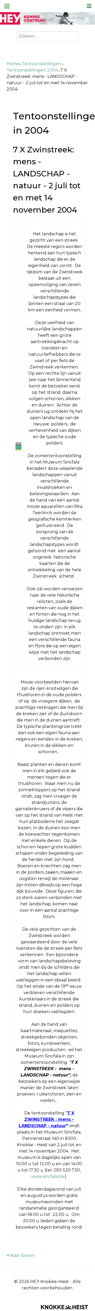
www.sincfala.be (48, 1176)
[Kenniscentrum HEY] (47, 18)
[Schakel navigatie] (89, 6)
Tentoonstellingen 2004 (32, 70)
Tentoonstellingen (41, 63)
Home (13, 63)
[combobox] (47, 36)
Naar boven (22, 1255)
